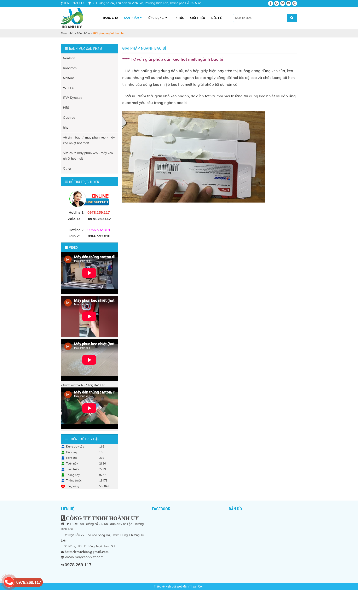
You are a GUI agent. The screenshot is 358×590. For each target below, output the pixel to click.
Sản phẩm (131, 17)
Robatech (70, 68)
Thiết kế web (163, 586)
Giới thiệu (197, 17)
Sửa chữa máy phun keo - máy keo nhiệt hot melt (88, 155)
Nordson (69, 58)
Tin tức (178, 17)
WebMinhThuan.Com (190, 586)
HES (66, 108)
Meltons (68, 78)
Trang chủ (109, 17)
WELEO (68, 88)
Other (67, 168)
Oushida (69, 117)
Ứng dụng (156, 17)
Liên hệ (216, 17)
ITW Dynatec (72, 98)
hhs (65, 127)
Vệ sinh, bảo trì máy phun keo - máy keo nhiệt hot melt (89, 140)
